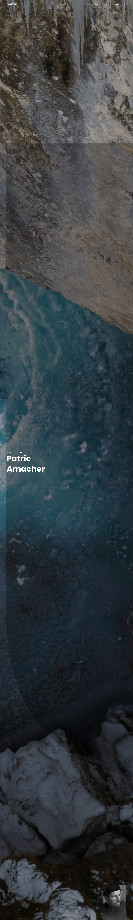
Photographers (116, 4)
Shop (88, 4)
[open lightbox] (114, 902)
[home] (12, 4)
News (105, 4)
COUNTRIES (96, 4)
